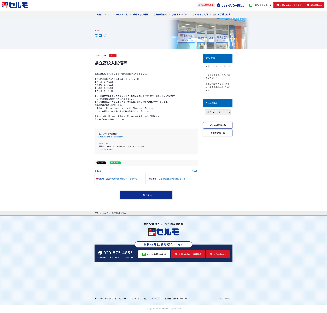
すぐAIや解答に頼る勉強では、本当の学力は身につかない (217, 87)
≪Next (98, 171)
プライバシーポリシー (223, 298)
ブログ (112, 55)
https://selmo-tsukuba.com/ (110, 136)
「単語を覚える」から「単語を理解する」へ (217, 77)
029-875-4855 (108, 149)
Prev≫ (195, 171)
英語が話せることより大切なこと (217, 68)
